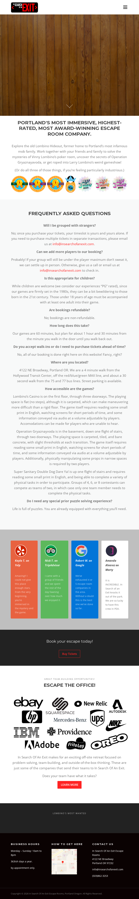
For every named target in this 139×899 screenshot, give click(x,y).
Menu (125, 7)
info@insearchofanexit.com (73, 244)
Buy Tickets (69, 654)
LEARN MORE (69, 785)
